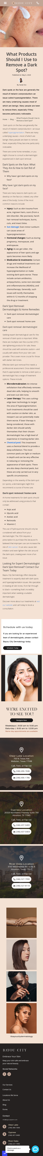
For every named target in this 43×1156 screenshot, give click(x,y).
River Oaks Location (21, 863)
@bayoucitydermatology (21, 1036)
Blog (12, 119)
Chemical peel (13, 442)
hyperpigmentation (16, 132)
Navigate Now (21, 720)
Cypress (12, 1132)
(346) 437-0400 (14, 1135)
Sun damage (13, 227)
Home (5, 119)
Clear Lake (13, 1125)
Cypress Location (21, 809)
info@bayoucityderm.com (10, 1119)
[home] (21, 3)
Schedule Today (12, 648)
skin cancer (13, 547)
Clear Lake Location (21, 755)
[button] (5, 3)
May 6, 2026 (26, 75)
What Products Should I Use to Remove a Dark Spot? (27, 119)
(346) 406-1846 (14, 1128)
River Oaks (13, 1141)
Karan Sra (22, 85)
